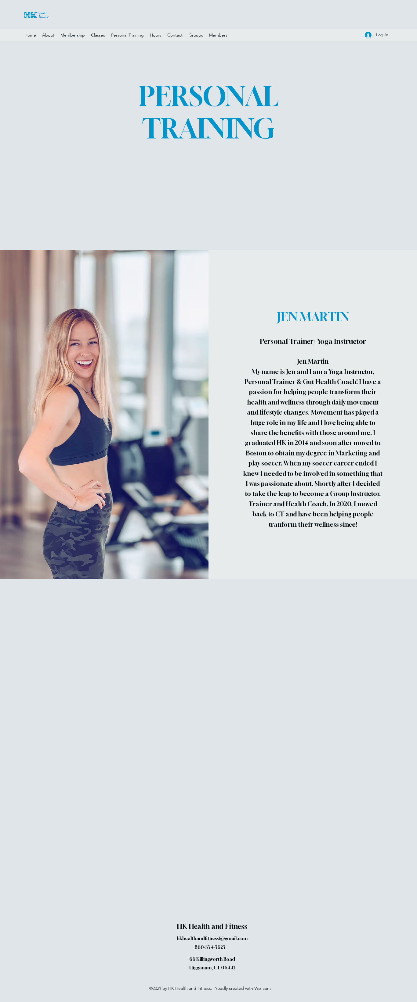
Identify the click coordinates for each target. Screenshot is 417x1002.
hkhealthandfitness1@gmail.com (212, 938)
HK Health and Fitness (212, 926)
